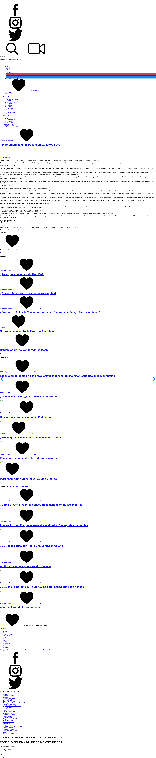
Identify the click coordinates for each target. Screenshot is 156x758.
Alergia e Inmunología (12, 99)
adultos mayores (11, 230)
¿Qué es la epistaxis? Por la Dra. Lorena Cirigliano (31, 545)
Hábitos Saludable (11, 119)
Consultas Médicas (8, 125)
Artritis (5, 631)
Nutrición (9, 121)
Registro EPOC (7, 723)
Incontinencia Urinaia (12, 78)
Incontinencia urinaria (9, 708)
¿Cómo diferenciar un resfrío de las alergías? (28, 293)
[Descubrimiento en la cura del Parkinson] (0, 421)
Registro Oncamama (9, 714)
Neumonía (9, 72)
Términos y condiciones (10, 730)
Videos (18, 59)
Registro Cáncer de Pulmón (11, 719)
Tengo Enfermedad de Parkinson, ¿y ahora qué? (30, 144)
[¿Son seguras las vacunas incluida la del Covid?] (1, 441)
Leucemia (6, 640)
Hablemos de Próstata (12, 76)
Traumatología (10, 112)
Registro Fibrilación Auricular (11, 725)
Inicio (4, 710)
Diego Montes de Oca (9, 698)
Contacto (5, 647)
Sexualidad (9, 122)
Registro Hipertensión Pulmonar (12, 726)
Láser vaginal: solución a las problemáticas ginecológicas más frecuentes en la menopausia (58, 375)
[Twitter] (15, 40)
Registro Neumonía (8, 729)
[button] (0, 62)
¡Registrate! (34, 90)
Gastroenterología (11, 102)
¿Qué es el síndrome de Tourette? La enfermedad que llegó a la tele (42, 586)
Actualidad (6, 2)
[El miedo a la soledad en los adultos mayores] (1, 462)
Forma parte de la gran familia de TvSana (15, 703)
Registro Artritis (7, 716)
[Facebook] (15, 15)
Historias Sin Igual (8, 707)
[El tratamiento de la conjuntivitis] (0, 611)
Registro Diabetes (8, 722)
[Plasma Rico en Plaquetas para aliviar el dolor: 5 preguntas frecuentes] (0, 529)
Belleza (8, 118)
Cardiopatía (3, 354)
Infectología (9, 105)
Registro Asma (7, 717)
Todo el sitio (11, 59)
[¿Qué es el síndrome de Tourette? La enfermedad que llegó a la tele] (0, 591)
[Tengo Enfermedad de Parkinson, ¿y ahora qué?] (0, 149)
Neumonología (10, 106)
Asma (8, 68)
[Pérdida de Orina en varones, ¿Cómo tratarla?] (0, 482)
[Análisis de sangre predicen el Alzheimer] (0, 570)
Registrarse (3, 253)
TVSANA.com (14, 691)
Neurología (9, 108)
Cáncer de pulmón (8, 634)
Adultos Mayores (8, 124)
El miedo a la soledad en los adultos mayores (28, 458)
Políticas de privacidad (9, 711)
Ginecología (9, 103)
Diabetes (5, 637)
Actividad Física (11, 116)
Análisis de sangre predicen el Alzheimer (25, 566)
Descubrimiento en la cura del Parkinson (25, 417)
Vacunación (9, 114)
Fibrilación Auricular (9, 701)
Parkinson (18, 230)
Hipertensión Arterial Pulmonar (12, 706)
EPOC (5, 638)
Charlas (8, 92)
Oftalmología (10, 109)
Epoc (8, 66)
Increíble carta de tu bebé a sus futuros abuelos (16, 127)
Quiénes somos (7, 645)
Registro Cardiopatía (9, 720)
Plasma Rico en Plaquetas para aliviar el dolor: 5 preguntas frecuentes (44, 525)
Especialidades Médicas (10, 98)
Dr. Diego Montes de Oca (44, 650)
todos (4, 732)
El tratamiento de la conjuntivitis (20, 607)
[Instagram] (15, 28)
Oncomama (6, 643)
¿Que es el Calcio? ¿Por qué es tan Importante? (30, 396)
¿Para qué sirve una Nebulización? (22, 274)
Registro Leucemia (8, 727)
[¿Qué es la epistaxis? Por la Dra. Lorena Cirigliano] (0, 550)
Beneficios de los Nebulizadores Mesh (24, 350)
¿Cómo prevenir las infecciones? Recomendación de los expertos (41, 504)
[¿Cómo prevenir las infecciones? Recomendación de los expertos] (1, 508)
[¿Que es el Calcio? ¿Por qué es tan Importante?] (1, 400)
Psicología (9, 111)
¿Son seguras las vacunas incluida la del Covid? (30, 437)
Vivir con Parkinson (12, 74)
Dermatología (10, 100)
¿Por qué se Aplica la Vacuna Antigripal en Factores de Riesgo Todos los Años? (50, 312)
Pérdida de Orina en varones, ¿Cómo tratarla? (28, 478)
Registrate (3, 628)
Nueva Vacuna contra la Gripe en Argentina (27, 331)
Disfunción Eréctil (11, 75)
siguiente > (6, 157)
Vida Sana (6, 115)
